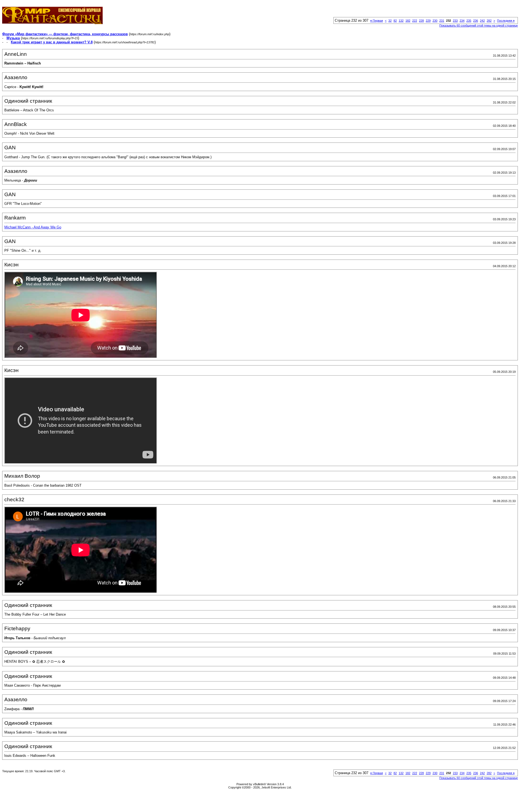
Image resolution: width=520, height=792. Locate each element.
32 (390, 20)
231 (441, 20)
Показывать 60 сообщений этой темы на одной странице (478, 25)
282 (489, 20)
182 (407, 20)
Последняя (506, 20)
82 (395, 20)
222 (414, 20)
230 (435, 20)
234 (462, 20)
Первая (376, 20)
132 (401, 20)
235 (468, 20)
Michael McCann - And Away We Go (32, 227)
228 (421, 20)
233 (455, 20)
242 (482, 20)
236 (475, 20)
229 (428, 20)
